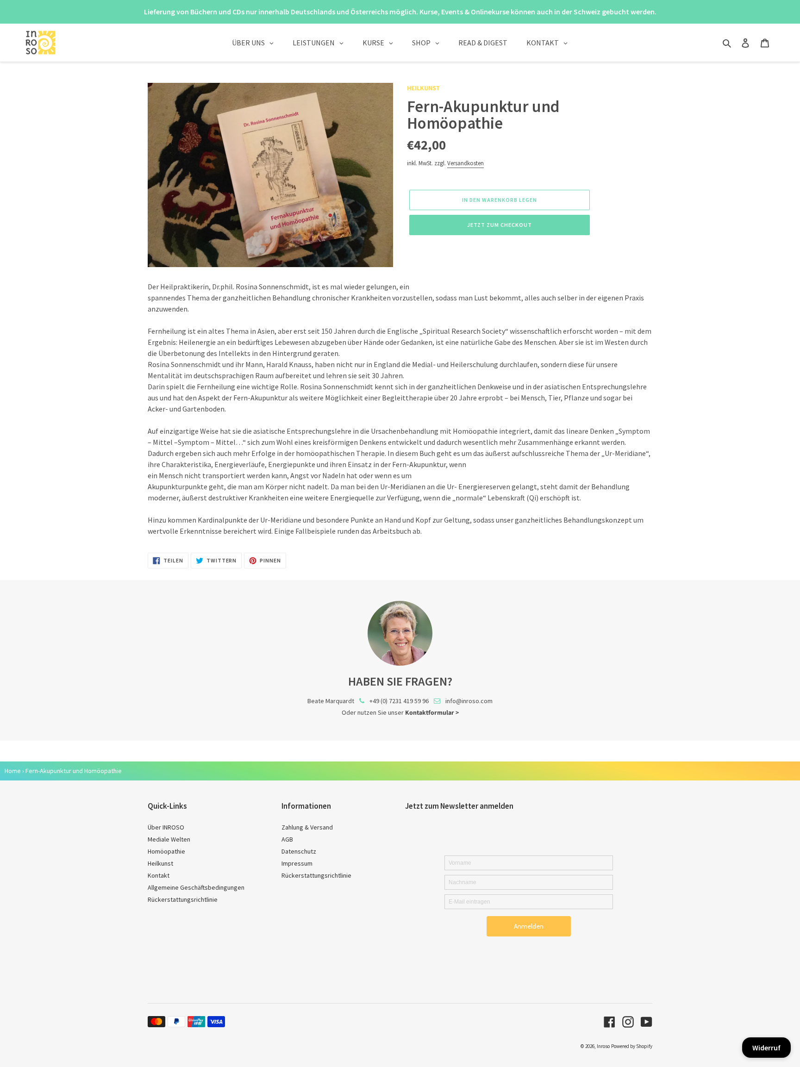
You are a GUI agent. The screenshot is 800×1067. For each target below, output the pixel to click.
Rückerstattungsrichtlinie (183, 899)
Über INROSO (166, 827)
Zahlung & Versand (307, 827)
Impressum (296, 863)
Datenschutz (298, 851)
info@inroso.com (469, 701)
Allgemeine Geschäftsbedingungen (196, 887)
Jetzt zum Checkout (499, 224)
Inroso (603, 1046)
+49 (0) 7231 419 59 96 (399, 701)
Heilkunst (423, 88)
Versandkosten (465, 163)
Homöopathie (166, 851)
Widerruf (766, 1047)
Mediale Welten (169, 839)
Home (13, 771)
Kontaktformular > (432, 713)
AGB (287, 839)
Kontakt (158, 875)
